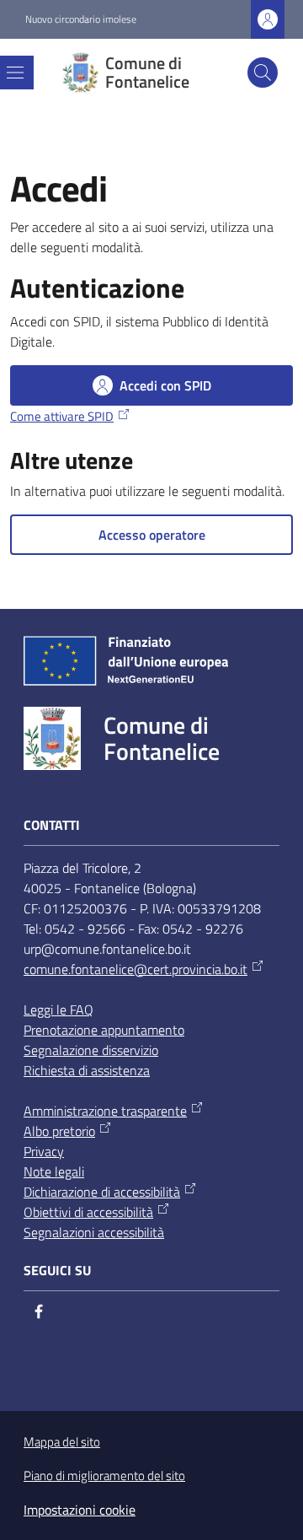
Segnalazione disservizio (91, 1050)
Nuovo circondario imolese (80, 19)
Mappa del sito (62, 1441)
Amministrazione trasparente (105, 1111)
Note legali (54, 1171)
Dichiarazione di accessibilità (102, 1192)
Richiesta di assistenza (87, 1070)
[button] (262, 72)
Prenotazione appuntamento (104, 1030)
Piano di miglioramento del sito (104, 1475)
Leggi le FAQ (58, 1009)
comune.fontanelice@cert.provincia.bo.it (135, 969)
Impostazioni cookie (80, 1510)
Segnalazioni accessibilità (94, 1232)
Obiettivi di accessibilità (88, 1212)
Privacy (44, 1151)
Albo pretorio (59, 1131)
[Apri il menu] (15, 72)
